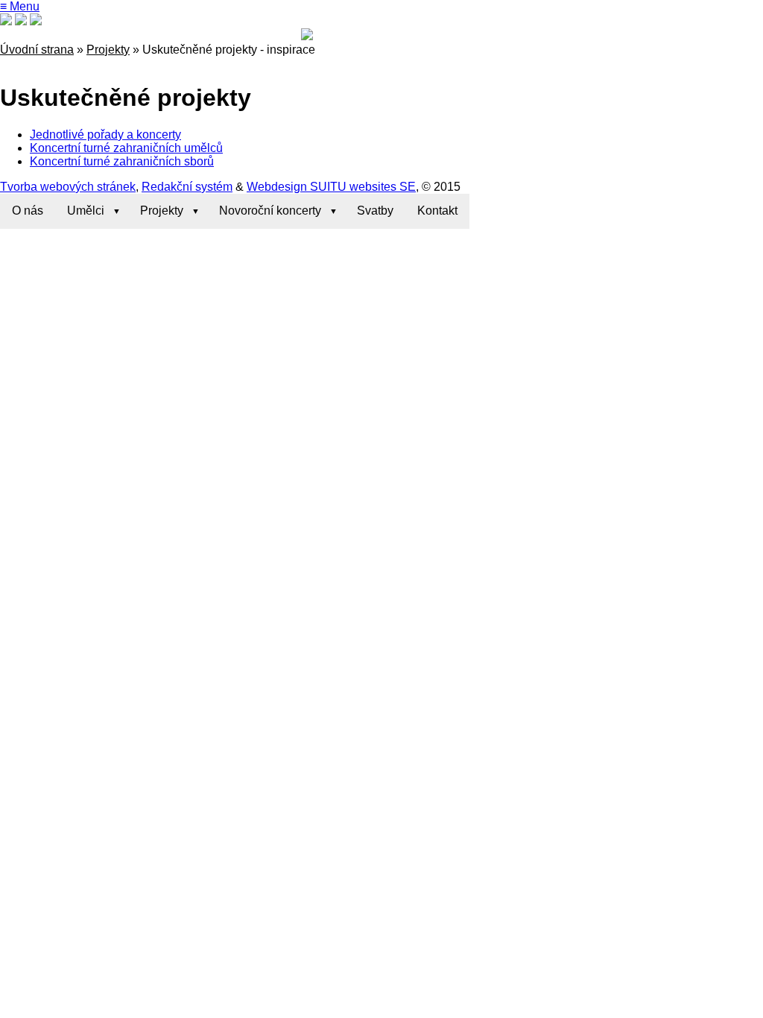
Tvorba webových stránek (68, 186)
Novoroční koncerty (270, 210)
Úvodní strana (37, 49)
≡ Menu (19, 6)
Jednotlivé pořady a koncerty (105, 134)
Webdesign (277, 186)
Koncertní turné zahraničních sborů (122, 161)
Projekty (108, 49)
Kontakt (437, 210)
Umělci (85, 210)
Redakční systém (187, 186)
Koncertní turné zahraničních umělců (126, 148)
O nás (27, 210)
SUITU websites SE (361, 186)
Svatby (375, 210)
